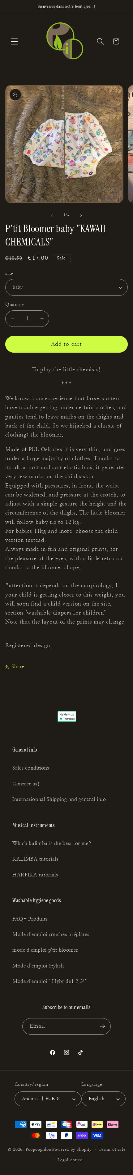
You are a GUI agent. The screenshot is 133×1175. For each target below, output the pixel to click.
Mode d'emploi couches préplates (50, 934)
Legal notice (70, 1160)
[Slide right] (81, 215)
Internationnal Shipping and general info (59, 799)
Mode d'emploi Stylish (38, 965)
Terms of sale (112, 1150)
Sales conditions (30, 768)
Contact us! (26, 783)
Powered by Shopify (72, 1150)
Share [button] (17, 666)
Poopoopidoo (38, 1150)
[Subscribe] (103, 1026)
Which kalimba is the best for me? (51, 843)
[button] (14, 41)
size (9, 273)
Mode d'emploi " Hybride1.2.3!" (49, 981)
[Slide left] (52, 215)
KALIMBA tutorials (35, 859)
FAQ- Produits (30, 919)
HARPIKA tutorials (35, 874)
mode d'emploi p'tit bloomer (45, 950)
